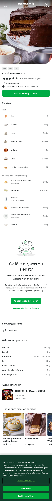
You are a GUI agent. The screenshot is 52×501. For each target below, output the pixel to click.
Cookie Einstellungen (26, 481)
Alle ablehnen (26, 488)
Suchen (46, 6)
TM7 (4, 68)
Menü (5, 6)
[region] (26, 478)
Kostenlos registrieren (26, 93)
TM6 (10, 68)
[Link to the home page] (26, 4)
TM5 (16, 68)
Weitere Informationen (26, 308)
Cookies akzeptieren (26, 496)
